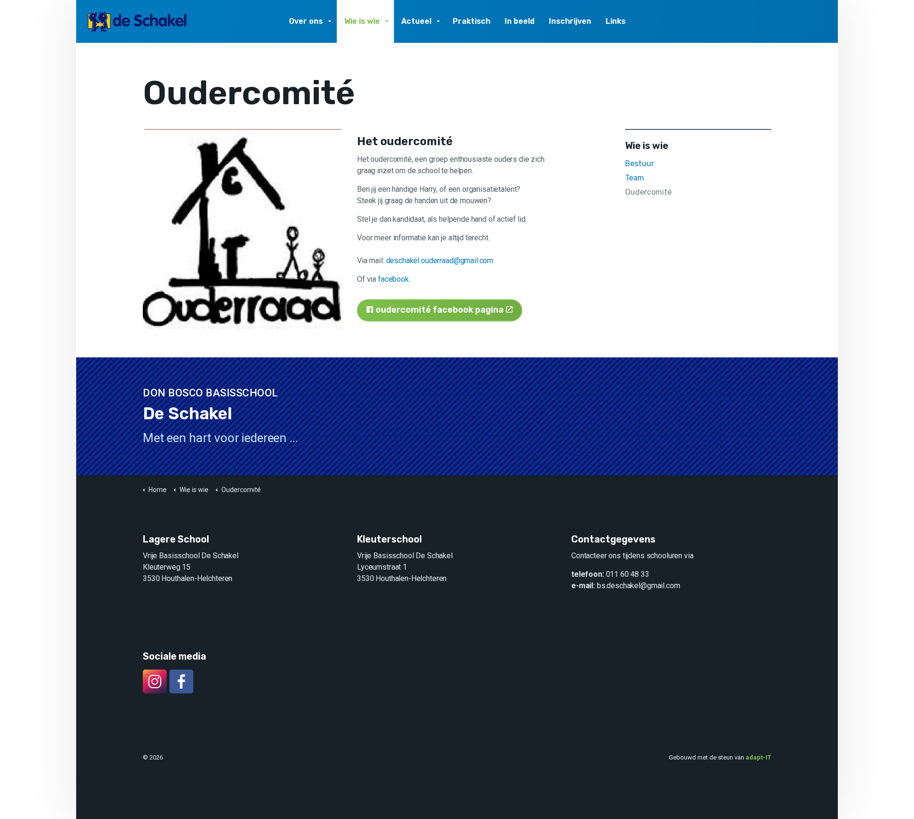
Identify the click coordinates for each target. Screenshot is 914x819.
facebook (393, 279)
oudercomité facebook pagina (440, 310)
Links (616, 21)
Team (634, 177)
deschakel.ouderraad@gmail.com (440, 260)
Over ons (306, 21)
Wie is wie (362, 21)
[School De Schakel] (137, 21)
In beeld (520, 21)
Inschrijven (570, 21)
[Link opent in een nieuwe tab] (243, 229)
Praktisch (471, 21)
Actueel (416, 21)
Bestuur (639, 163)
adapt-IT (758, 757)
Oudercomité (648, 192)
